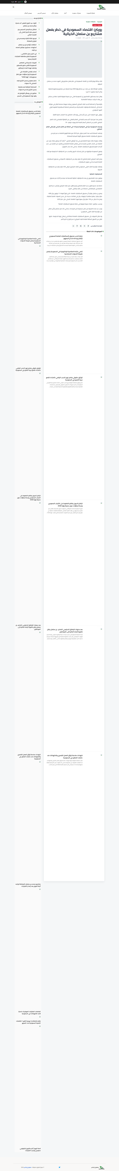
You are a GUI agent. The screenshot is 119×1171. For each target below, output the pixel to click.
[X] (84, 226)
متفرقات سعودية (76, 13)
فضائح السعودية (91, 13)
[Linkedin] (80, 226)
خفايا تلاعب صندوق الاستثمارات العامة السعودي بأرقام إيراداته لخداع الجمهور (66, 237)
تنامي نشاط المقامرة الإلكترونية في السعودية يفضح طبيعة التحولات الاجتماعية (64, 252)
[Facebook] (88, 226)
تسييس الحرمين (41, 13)
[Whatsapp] (73, 226)
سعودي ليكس (27, 1167)
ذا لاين (88, 91)
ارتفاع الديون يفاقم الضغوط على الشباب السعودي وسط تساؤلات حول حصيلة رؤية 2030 (65, 504)
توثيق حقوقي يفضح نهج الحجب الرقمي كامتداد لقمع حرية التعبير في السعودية (64, 378)
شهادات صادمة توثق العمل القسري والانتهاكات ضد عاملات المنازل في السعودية (65, 756)
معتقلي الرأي (54, 13)
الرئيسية (99, 22)
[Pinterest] (77, 226)
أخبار (65, 13)
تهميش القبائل (28, 13)
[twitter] (25, 2)
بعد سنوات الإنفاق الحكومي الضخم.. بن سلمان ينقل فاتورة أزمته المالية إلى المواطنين (65, 630)
